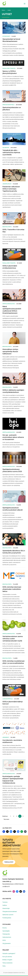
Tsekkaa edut (8, 862)
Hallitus (4, 905)
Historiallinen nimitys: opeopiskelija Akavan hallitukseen (10, 351)
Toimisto (5, 902)
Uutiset (9, 10)
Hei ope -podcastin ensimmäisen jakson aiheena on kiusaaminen (13, 437)
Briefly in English (7, 960)
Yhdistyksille (6, 934)
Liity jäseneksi (6, 943)
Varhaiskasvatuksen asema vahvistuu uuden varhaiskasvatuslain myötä (12, 638)
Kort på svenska (7, 956)
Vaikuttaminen (6, 937)
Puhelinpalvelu (6, 918)
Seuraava (6, 819)
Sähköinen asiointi (7, 914)
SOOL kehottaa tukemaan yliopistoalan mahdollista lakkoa (11, 589)
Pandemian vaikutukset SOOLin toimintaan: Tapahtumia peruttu (11, 189)
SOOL (4, 940)
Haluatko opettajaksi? (8, 953)
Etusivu (4, 928)
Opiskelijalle (6, 931)
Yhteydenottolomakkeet (9, 911)
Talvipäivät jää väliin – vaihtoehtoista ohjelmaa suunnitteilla (11, 152)
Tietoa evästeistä (7, 963)
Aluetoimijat (6, 908)
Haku (4, 966)
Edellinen (5, 816)
